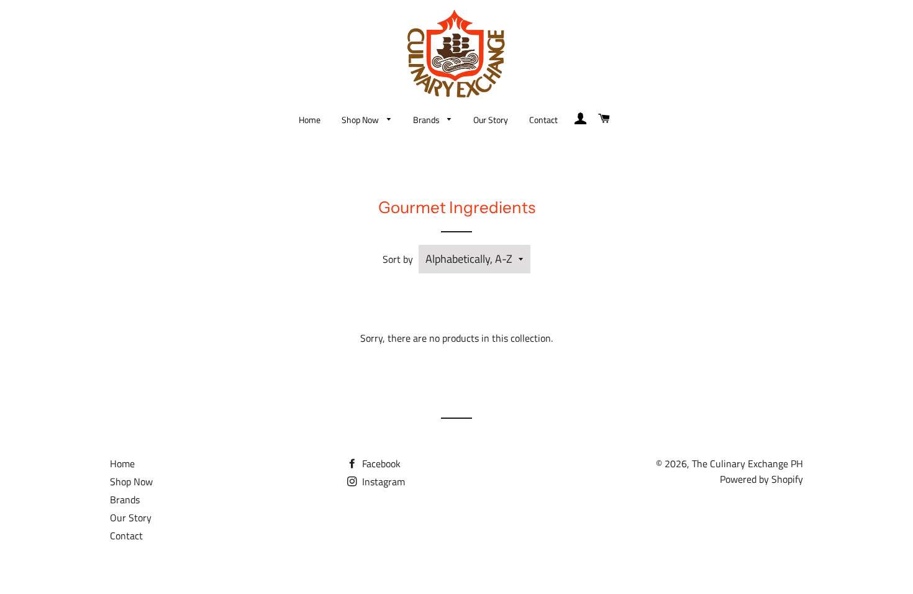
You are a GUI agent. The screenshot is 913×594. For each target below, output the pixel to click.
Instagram (382, 481)
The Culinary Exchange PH (747, 463)
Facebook (380, 463)
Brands (427, 119)
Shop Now (361, 119)
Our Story (490, 119)
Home (309, 119)
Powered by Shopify (761, 479)
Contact (543, 119)
